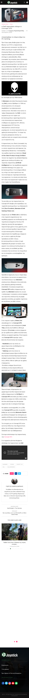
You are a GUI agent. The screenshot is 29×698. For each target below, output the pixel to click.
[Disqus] (14, 573)
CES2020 (12, 464)
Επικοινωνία (5, 665)
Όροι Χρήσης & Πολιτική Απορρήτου (11, 673)
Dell (4, 467)
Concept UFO (8, 437)
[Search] (24, 2)
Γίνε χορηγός (5, 669)
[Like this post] (12, 473)
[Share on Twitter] (19, 473)
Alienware (5, 464)
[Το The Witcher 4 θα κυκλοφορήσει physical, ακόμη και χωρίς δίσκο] (14, 531)
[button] (3, 536)
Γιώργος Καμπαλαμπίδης (16, 30)
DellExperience (11, 467)
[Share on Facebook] (16, 473)
